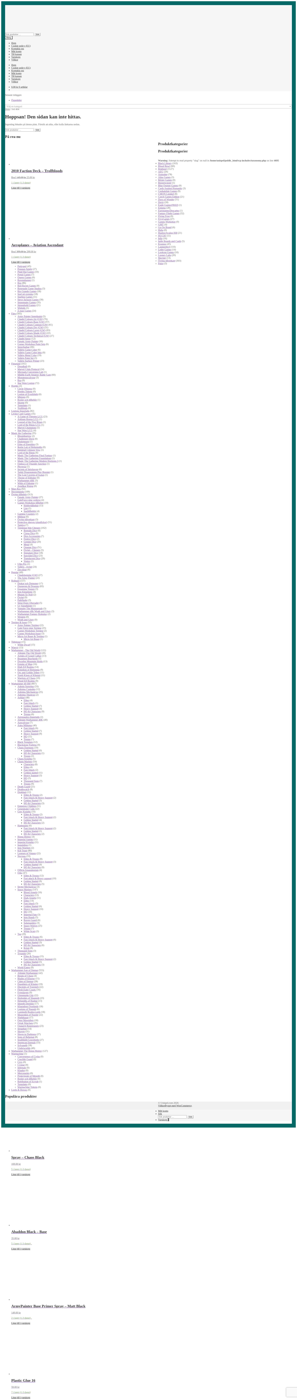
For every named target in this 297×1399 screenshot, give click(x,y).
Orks (19, 873)
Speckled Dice (31, 555)
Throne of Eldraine (26, 477)
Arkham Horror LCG (28, 419)
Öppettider (16, 100)
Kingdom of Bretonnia (28, 669)
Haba (160, 230)
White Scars (29, 931)
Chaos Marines (24, 761)
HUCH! (162, 235)
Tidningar (16, 642)
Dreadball (22, 366)
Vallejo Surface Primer (28, 361)
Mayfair (162, 258)
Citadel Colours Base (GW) (31, 322)
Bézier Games (165, 180)
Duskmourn (23, 441)
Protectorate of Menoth (28, 1076)
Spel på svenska (25, 294)
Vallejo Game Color (27, 349)
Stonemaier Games (26, 302)
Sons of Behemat (25, 1037)
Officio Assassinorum (28, 870)
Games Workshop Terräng (30, 630)
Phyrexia (21, 466)
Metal (26, 544)
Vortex (27, 561)
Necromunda (17, 491)
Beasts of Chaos (25, 976)
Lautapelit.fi (164, 246)
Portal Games (24, 274)
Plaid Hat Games (25, 272)
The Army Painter (26, 578)
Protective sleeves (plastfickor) (32, 522)
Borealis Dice (30, 530)
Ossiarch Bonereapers (28, 1026)
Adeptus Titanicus (26, 694)
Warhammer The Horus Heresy (26, 1051)
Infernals (21, 1067)
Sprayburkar (23, 347)
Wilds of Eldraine (25, 483)
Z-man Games (24, 310)
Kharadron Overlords (27, 1006)
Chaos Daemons (25, 747)
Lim (26, 508)
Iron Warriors (23, 848)
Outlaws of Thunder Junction (31, 464)
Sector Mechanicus (26, 886)
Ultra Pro (21, 564)
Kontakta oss (17, 48)
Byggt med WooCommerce (178, 1105)
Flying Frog (164, 216)
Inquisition (22, 845)
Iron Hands (29, 917)
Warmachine (17, 1053)
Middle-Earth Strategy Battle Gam (34, 374)
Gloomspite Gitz (25, 995)
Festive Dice (30, 539)
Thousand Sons (31, 781)
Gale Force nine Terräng (29, 628)
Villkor (14, 59)
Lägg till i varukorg (20, 188)
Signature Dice (31, 553)
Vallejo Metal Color (27, 355)
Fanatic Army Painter (27, 341)
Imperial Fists (30, 914)
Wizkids (21, 308)
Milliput (21, 516)
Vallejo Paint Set (25, 358)
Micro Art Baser (31, 639)
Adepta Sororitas (25, 686)
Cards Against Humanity (170, 188)
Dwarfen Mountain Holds (30, 661)
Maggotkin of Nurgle (27, 1014)
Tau (19, 934)
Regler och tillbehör (27, 400)
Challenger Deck (25, 438)
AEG (160, 171)
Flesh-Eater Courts (26, 989)
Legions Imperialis (20, 411)
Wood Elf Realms (26, 681)
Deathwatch (23, 789)
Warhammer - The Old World (25, 650)
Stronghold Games (26, 305)
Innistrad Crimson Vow (28, 450)
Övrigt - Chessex (32, 550)
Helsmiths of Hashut (27, 1001)
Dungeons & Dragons (28, 586)
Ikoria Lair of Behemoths (29, 447)
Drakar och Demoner (27, 583)
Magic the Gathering (21, 433)
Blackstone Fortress (27, 745)
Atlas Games (164, 177)
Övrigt (20, 597)
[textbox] (148, 106)
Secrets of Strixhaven (27, 469)
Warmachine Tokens (27, 1087)
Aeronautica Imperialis (28, 717)
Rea (19, 283)
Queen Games (24, 277)
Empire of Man (24, 664)
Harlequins (22, 825)
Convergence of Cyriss (28, 1056)
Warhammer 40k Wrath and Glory (34, 611)
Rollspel (15, 580)
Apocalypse (23, 722)
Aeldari (21, 697)
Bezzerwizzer (164, 182)
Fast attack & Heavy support (38, 878)
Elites (26, 700)
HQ (25, 736)
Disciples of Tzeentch (28, 987)
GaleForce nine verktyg (29, 500)
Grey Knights (24, 811)
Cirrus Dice (29, 533)
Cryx (19, 1062)
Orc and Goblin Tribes (28, 672)
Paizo (161, 263)
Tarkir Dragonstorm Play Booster (33, 472)
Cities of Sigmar (25, 981)
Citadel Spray (24, 338)
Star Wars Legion (25, 383)
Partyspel (21, 266)
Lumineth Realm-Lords (28, 1012)
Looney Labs (164, 255)
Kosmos (162, 244)
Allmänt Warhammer (27, 973)
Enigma (162, 208)
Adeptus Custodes (26, 689)
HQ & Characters (32, 711)
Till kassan (16, 54)
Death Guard (23, 786)
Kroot (26, 948)
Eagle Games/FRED (168, 205)
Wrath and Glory (25, 619)
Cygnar (21, 1065)
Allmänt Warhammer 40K (30, 720)
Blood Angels (30, 892)
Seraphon (22, 1028)
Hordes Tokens (24, 391)
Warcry (14, 647)
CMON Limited (166, 194)
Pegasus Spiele (24, 269)
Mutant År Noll (25, 594)
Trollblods (22, 408)
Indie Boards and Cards (169, 241)
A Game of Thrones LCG (30, 416)
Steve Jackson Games (28, 299)
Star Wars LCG (25, 430)
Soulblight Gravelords (28, 1040)
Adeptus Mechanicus (27, 692)
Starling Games (24, 297)
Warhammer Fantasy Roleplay (32, 614)
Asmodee (162, 174)
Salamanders (30, 923)
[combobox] (148, 106)
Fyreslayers (23, 992)
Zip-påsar (22, 569)
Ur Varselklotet (24, 605)
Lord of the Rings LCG (29, 425)
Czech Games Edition (168, 196)
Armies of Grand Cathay (29, 656)
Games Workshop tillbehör (30, 502)
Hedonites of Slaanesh (28, 998)
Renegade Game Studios (29, 288)
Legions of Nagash (26, 1009)
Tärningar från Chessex (28, 528)
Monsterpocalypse (26, 377)
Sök (37, 34)
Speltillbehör (30, 511)
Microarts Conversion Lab (30, 372)
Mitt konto (16, 51)
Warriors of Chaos (26, 678)
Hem (13, 43)
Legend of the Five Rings (29, 422)
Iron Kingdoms (24, 592)
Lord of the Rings (26, 452)
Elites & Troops (31, 795)
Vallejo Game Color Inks (29, 352)
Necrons (21, 856)
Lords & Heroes (19, 1090)
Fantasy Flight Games (168, 213)
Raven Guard (30, 920)
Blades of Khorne (26, 978)
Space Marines (24, 889)
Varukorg (15, 57)
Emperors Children (26, 806)
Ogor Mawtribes (25, 1020)
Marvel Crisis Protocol (28, 369)
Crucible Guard (25, 1059)
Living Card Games (21, 413)
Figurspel (15, 363)
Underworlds (23, 1048)
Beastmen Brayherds (27, 658)
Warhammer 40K (25, 480)
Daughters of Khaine (27, 984)
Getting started (31, 772)
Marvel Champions (26, 427)
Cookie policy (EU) (21, 46)
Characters (29, 764)
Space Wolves (30, 925)
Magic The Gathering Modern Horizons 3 (37, 461)
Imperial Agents (25, 839)
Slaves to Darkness (26, 1034)
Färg (13, 313)
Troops (27, 714)
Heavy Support (31, 708)
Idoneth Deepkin (25, 1003)
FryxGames (164, 219)
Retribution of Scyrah (28, 1081)
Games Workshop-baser (29, 633)
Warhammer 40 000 (21, 683)
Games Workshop (167, 221)
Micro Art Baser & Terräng (30, 636)
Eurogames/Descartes (168, 210)
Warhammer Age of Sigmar (24, 970)
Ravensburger (24, 280)
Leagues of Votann (26, 853)
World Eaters (23, 967)
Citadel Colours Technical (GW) (33, 336)
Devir (161, 202)
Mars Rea (16, 489)
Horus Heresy (24, 836)
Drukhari (21, 792)
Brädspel (162, 169)
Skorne (20, 402)
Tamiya (21, 525)
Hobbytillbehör (31, 505)
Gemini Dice (30, 541)
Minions (21, 397)
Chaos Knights (24, 758)
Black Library (165, 163)
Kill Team (22, 850)
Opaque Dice (30, 547)
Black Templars (25, 742)
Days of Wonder (166, 199)
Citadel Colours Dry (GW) (30, 327)
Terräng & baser (19, 622)
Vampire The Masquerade (30, 608)
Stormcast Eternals (26, 1042)
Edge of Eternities (26, 444)
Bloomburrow (24, 436)
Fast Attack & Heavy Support (38, 797)
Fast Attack (29, 703)
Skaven (21, 1031)
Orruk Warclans (25, 1023)
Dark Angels (30, 898)
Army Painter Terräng (28, 625)
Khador (21, 1070)
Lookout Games (166, 252)
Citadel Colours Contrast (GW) (32, 324)
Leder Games (164, 249)
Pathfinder (22, 600)
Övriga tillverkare (166, 260)
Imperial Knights (25, 842)
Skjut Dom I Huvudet (28, 603)
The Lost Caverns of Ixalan (30, 475)
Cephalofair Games (167, 191)
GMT (161, 224)
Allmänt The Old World (29, 653)
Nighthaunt (22, 1017)
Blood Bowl (164, 166)
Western (21, 617)
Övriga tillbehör (19, 494)
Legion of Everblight (27, 394)
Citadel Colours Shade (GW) (31, 333)
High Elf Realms (25, 667)
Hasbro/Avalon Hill (167, 233)
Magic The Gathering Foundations (34, 458)
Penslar (14, 572)
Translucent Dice (32, 558)
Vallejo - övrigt (24, 566)
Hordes (14, 386)
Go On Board (165, 227)
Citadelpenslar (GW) (27, 575)
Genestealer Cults (26, 809)
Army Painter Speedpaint (29, 316)
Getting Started (31, 706)
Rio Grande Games (26, 291)
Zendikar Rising (25, 486)
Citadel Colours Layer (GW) (31, 330)
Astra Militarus (24, 725)
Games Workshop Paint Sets (31, 344)
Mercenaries (23, 1073)
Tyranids (21, 953)
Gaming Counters (26, 514)
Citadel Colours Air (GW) (30, 319)
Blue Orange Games (168, 185)
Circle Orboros (24, 388)
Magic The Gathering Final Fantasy (34, 455)
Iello (160, 238)
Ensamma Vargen (26, 589)
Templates (22, 405)
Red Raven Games (26, 285)
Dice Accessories (32, 536)
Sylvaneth (22, 1045)
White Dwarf (23, 644)
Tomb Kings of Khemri (28, 675)
